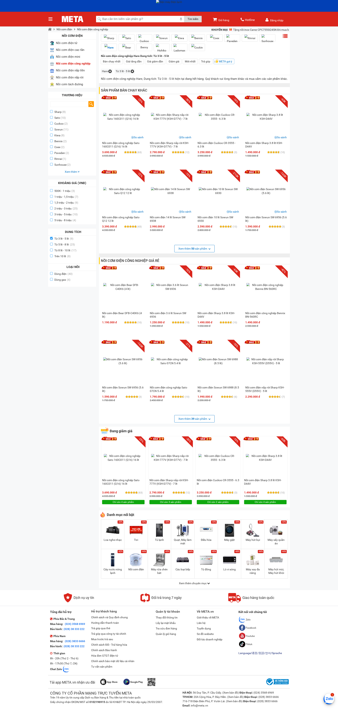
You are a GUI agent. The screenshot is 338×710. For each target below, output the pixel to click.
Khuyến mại (219, 29)
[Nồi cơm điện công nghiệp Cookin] (197, 47)
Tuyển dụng (204, 628)
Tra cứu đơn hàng (166, 628)
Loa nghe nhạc (113, 539)
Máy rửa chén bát (159, 571)
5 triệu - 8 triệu (65, 220)
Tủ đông (206, 569)
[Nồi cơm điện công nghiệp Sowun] (162, 38)
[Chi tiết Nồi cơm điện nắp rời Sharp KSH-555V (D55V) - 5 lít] (266, 361)
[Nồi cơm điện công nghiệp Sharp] (109, 38)
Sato (57, 117)
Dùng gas (62, 279)
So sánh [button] (139, 137)
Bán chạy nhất (111, 61)
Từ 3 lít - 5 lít (63, 238)
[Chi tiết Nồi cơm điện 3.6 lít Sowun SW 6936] (170, 286)
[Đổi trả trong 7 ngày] (161, 601)
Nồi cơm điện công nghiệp (92, 29)
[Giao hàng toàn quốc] (251, 601)
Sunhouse (60, 164)
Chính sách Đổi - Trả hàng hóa (109, 644)
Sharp (58, 111)
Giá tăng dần (134, 61)
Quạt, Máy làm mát (182, 541)
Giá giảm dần (155, 61)
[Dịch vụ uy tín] (79, 601)
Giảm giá (174, 61)
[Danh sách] (285, 36)
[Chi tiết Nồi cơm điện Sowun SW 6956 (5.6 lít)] (266, 191)
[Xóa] (110, 71)
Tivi (136, 539)
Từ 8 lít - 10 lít (65, 250)
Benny (144, 47)
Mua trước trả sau (102, 639)
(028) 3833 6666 (74, 641)
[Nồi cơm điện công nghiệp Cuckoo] (144, 39)
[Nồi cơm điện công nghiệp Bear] (126, 47)
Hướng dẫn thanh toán (105, 622)
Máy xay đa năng (253, 571)
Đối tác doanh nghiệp (209, 639)
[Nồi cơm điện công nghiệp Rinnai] (250, 38)
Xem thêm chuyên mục (193, 583)
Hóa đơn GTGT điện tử (104, 655)
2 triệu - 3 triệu (66, 208)
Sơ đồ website (205, 633)
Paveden (59, 153)
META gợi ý (225, 61)
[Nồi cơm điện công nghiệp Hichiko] (162, 49)
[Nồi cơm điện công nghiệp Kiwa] (179, 38)
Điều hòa (206, 539)
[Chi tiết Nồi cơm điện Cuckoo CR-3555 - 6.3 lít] (218, 116)
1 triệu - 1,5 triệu (66, 196)
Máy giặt (229, 539)
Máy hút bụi (253, 539)
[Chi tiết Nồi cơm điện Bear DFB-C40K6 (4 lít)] (122, 286)
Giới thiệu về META (208, 617)
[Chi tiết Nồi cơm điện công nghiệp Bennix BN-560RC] (266, 286)
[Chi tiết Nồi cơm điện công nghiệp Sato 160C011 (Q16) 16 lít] (122, 116)
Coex (57, 147)
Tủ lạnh (159, 539)
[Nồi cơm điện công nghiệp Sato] (126, 38)
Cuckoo (59, 123)
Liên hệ (201, 623)
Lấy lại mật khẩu (166, 623)
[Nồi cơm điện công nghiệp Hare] (109, 47)
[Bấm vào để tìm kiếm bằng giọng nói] (181, 19)
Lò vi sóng (229, 569)
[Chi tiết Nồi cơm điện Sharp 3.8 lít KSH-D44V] (266, 116)
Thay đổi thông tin (167, 617)
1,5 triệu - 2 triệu (66, 202)
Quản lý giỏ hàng (166, 633)
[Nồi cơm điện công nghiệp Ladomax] (179, 49)
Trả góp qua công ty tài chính (108, 633)
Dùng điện (63, 273)
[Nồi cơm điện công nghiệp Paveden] (232, 39)
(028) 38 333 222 (74, 629)
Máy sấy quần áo (276, 541)
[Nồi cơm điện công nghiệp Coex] (214, 38)
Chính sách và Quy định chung (109, 617)
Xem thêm (71, 171)
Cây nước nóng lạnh (112, 571)
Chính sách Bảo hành (104, 650)
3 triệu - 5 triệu (66, 214)
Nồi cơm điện (64, 29)
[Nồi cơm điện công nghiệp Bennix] (197, 38)
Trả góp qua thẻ (100, 628)
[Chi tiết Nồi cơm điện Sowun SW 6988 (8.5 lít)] (218, 361)
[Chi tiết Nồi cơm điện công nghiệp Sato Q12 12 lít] (122, 191)
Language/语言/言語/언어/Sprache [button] (260, 653)
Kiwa (57, 135)
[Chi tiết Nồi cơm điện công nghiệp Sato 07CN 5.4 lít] (170, 361)
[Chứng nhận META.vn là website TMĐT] (277, 685)
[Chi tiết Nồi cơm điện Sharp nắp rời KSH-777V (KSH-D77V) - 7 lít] (170, 116)
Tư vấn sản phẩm (101, 666)
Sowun (58, 129)
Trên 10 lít (62, 256)
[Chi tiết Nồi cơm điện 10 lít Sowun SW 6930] (218, 191)
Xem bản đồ (230, 692)
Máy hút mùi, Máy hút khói (276, 571)
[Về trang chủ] (50, 29)
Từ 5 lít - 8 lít (64, 244)
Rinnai (58, 158)
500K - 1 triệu (64, 190)
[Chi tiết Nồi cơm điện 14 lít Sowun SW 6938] (170, 191)
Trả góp (205, 61)
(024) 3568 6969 (74, 624)
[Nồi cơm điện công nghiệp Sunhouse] (267, 39)
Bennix (58, 141)
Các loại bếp (182, 569)
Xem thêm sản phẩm (193, 248)
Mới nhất (190, 61)
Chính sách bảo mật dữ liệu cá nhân (112, 661)
